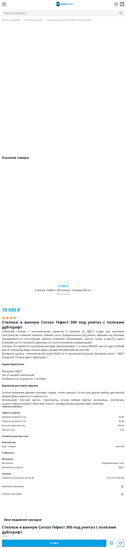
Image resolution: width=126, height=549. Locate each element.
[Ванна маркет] (64, 4)
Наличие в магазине (13, 486)
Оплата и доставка (12, 493)
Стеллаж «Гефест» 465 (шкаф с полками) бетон (63, 290)
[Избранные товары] (116, 4)
